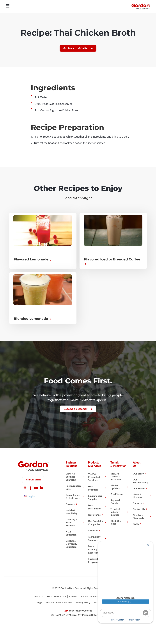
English (31, 496)
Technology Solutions (94, 538)
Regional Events (115, 501)
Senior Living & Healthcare (73, 496)
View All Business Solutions (71, 476)
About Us (39, 596)
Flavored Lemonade (31, 259)
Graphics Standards (138, 516)
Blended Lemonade (31, 319)
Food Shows (116, 494)
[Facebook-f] (30, 488)
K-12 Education (71, 533)
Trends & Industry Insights (115, 511)
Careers (137, 503)
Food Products (93, 488)
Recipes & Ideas (115, 522)
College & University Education (71, 543)
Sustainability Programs (95, 560)
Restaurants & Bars (73, 487)
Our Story (138, 473)
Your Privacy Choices (80, 610)
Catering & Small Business (71, 522)
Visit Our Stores (33, 479)
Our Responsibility (140, 481)
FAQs (136, 523)
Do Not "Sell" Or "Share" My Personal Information (78, 614)
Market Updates (115, 487)
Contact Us (139, 509)
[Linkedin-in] (41, 488)
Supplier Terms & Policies (59, 602)
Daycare (70, 504)
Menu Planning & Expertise (93, 549)
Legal (40, 602)
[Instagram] (25, 488)
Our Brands (94, 514)
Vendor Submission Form (94, 596)
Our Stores (139, 488)
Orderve (93, 530)
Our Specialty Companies (95, 523)
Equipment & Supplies (95, 497)
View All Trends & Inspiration (116, 476)
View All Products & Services (94, 477)
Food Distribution (94, 507)
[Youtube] (36, 488)
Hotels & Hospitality (72, 512)
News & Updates (137, 496)
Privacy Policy (83, 602)
